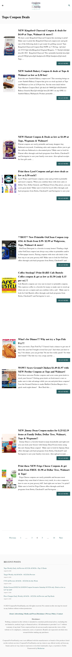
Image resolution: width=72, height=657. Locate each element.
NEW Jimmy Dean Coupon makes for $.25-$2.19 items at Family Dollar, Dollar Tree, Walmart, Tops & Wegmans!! (43, 434)
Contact (60, 613)
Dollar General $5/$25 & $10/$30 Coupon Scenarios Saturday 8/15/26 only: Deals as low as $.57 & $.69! (34, 588)
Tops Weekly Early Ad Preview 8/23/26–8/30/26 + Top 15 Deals (25, 568)
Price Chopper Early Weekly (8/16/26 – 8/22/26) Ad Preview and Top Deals (29, 596)
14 (54, 537)
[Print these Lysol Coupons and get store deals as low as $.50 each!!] (9, 184)
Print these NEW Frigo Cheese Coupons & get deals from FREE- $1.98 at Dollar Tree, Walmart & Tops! (44, 470)
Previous (12, 537)
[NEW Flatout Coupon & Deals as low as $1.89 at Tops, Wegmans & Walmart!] (9, 150)
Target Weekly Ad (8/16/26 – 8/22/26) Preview (19, 574)
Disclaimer (41, 613)
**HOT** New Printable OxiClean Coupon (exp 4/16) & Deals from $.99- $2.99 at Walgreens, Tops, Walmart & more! (43, 241)
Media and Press (30, 613)
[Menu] (3, 6)
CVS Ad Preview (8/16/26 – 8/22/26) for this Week (21, 581)
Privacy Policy (51, 613)
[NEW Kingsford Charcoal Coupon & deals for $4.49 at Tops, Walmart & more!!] (9, 46)
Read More (64, 63)
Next (61, 537)
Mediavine (41, 648)
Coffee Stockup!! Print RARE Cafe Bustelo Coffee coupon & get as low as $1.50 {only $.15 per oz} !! (42, 276)
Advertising (19, 613)
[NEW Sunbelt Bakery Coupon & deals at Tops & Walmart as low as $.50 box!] (9, 84)
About (11, 613)
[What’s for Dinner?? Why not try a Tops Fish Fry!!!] (9, 349)
